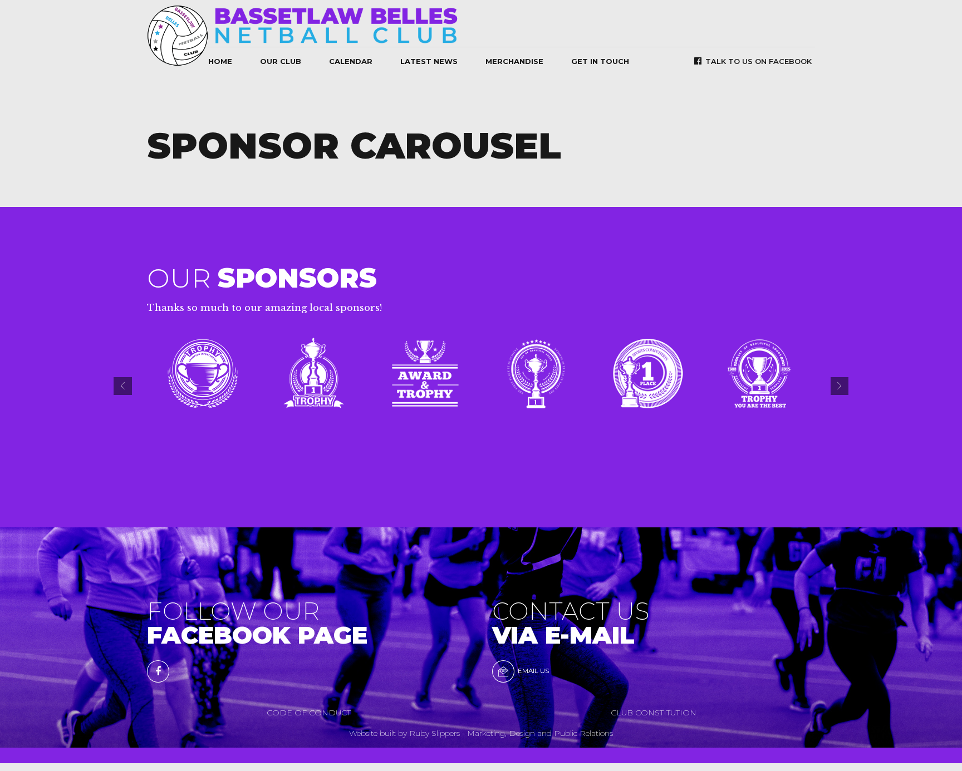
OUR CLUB (280, 61)
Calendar (350, 61)
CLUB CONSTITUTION (653, 713)
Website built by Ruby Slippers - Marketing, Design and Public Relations (481, 733)
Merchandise (514, 61)
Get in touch (600, 61)
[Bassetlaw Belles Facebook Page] (158, 671)
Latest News (429, 61)
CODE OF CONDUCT (309, 713)
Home (220, 61)
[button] (123, 386)
